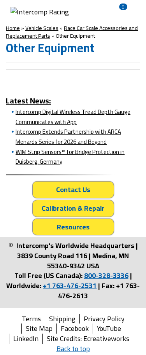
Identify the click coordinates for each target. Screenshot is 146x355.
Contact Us (73, 189)
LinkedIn (26, 339)
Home (13, 28)
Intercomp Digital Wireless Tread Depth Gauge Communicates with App (73, 117)
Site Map (39, 329)
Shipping (62, 319)
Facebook (75, 329)
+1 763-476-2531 (70, 285)
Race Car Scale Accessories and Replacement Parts (72, 32)
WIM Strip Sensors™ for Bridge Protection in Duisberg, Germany (70, 157)
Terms (31, 319)
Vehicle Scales (41, 28)
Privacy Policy (104, 319)
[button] (87, 12)
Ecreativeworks (106, 339)
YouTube (109, 329)
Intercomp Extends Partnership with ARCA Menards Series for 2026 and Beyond (68, 136)
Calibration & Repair (73, 208)
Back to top (73, 348)
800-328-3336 (106, 275)
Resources (73, 226)
